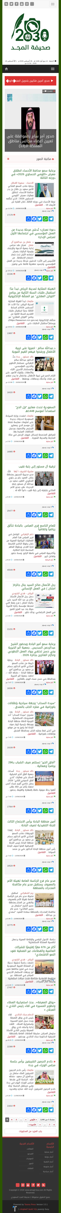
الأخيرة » (32, 1124)
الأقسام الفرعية (27, 1144)
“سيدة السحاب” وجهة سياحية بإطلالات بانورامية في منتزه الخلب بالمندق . (31, 704)
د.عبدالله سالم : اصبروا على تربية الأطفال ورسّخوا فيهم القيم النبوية (33, 349)
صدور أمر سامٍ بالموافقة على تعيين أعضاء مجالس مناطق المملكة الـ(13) (30, 141)
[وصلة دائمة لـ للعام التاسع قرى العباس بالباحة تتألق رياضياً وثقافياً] (44, 541)
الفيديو (30, 1153)
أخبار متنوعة (48, 1166)
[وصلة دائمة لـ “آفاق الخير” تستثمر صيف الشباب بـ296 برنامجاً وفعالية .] (44, 778)
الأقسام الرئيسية (50, 1145)
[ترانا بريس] (15, 1209)
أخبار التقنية (48, 1161)
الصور (31, 1163)
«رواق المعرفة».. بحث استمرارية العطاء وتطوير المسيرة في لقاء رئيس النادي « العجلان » (30, 1006)
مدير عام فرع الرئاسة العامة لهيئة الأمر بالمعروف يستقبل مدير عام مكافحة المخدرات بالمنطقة (31, 884)
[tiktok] (32, 4)
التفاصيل (39, 205)
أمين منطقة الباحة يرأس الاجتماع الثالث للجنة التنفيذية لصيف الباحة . (31, 823)
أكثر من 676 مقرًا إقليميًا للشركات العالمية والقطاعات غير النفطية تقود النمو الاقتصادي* (32, 950)
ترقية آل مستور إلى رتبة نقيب (37, 466)
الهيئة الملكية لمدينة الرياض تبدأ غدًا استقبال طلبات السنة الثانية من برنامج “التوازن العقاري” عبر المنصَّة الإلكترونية (31, 292)
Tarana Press (30, 1204)
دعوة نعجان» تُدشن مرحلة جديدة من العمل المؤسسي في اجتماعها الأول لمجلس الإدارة (32, 233)
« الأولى (33, 1119)
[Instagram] (27, 4)
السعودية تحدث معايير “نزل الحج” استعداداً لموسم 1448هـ (35, 409)
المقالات (30, 1149)
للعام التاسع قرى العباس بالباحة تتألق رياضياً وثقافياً (31, 527)
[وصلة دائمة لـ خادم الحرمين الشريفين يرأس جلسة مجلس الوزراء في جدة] (44, 1077)
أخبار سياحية (48, 1171)
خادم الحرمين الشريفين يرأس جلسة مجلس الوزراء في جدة (32, 1063)
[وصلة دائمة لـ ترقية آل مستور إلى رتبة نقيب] (44, 478)
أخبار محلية (49, 208)
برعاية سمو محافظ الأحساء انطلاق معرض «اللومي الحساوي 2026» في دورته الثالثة (33, 174)
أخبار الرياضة (49, 559)
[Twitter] (11, 4)
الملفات (30, 1168)
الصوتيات (29, 1158)
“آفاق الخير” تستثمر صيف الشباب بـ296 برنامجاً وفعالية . (31, 764)
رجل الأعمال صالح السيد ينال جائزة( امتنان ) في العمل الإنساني (34, 586)
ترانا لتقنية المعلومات (28, 1209)
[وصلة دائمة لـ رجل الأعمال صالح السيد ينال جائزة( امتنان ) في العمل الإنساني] (44, 600)
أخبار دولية (49, 1157)
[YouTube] (22, 4)
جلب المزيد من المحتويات (30, 1131)
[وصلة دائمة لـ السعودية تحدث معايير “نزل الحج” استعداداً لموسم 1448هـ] (44, 423)
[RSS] (6, 4)
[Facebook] (17, 4)
